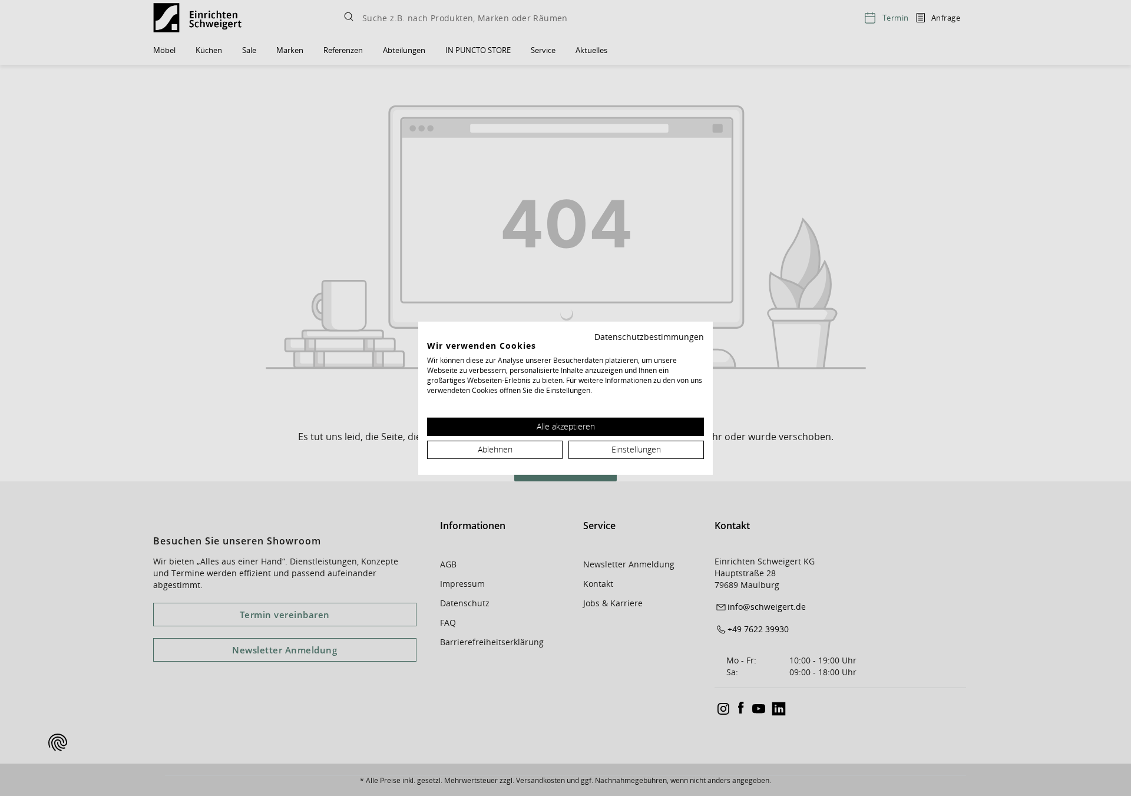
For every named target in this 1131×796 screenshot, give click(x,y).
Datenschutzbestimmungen (649, 336)
